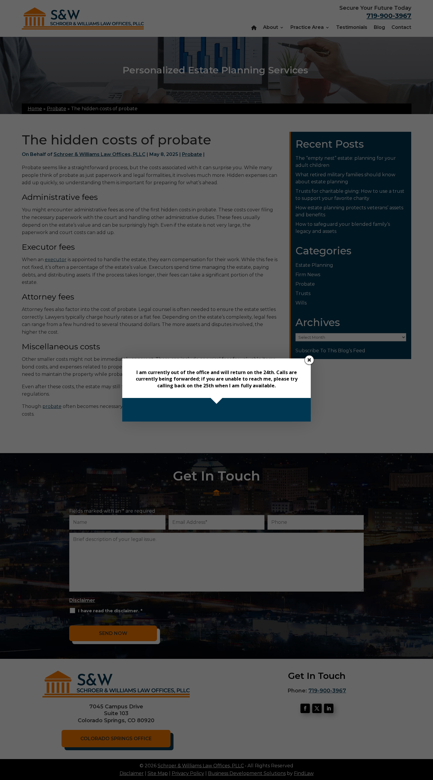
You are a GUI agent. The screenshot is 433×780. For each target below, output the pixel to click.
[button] (309, 360)
